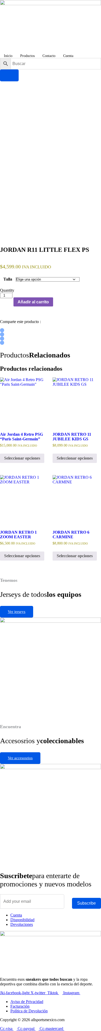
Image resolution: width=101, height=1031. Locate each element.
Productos (27, 56)
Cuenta (68, 56)
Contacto (48, 56)
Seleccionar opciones (22, 458)
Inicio (8, 56)
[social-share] (2, 330)
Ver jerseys (16, 612)
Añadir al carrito (33, 302)
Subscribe (86, 903)
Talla (7, 279)
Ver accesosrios (20, 758)
